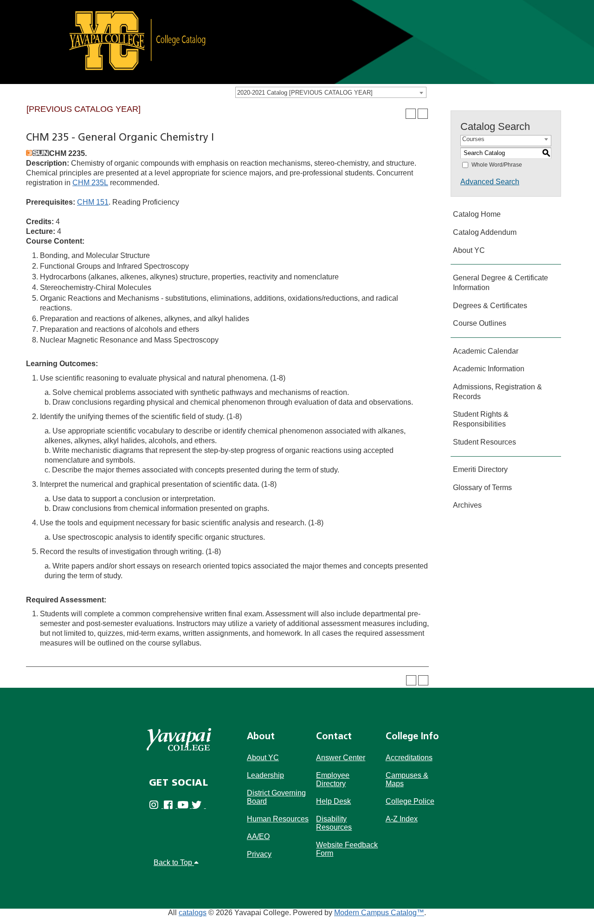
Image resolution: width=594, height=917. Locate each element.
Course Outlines (479, 323)
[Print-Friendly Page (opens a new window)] (411, 114)
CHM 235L (90, 183)
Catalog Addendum (485, 232)
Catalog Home (477, 214)
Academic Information (488, 369)
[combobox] (330, 92)
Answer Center (340, 758)
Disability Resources (334, 823)
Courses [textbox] (473, 139)
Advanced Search (489, 182)
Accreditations (409, 758)
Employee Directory (332, 779)
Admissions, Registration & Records (497, 391)
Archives (467, 505)
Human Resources (278, 819)
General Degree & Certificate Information (500, 282)
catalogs (193, 913)
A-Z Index (402, 819)
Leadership (265, 775)
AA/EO (258, 836)
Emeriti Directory (480, 469)
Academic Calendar (485, 351)
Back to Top (174, 862)
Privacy (259, 854)
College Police (410, 801)
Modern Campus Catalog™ (379, 913)
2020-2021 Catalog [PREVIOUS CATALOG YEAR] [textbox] (305, 92)
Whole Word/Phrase (496, 164)
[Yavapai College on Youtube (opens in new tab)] (184, 805)
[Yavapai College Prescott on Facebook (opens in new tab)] (170, 805)
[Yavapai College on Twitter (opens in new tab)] (199, 805)
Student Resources (484, 442)
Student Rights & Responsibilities (481, 419)
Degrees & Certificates (490, 306)
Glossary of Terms (482, 487)
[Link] (297, 41)
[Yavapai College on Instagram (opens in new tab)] (156, 805)
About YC (469, 250)
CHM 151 (93, 202)
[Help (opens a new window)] (423, 114)
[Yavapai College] (179, 739)
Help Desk (333, 801)
